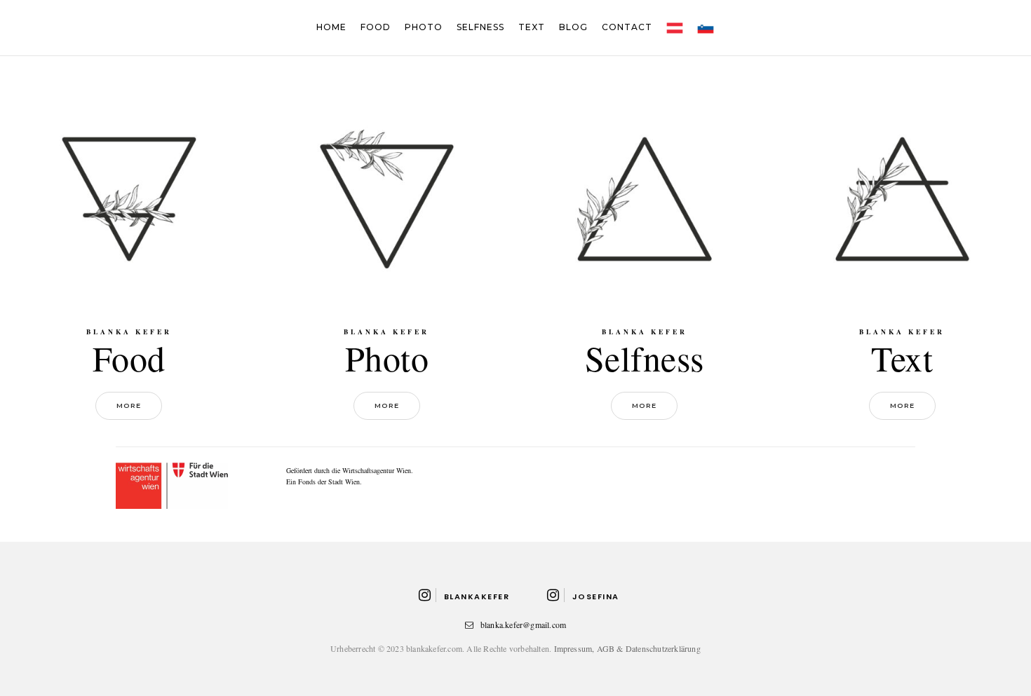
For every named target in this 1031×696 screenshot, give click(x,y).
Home (331, 27)
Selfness (480, 27)
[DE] (674, 27)
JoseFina (595, 596)
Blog (573, 27)
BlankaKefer (476, 596)
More (128, 405)
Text (531, 27)
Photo (424, 27)
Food (375, 27)
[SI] (705, 27)
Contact (627, 27)
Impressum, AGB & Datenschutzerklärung (627, 648)
